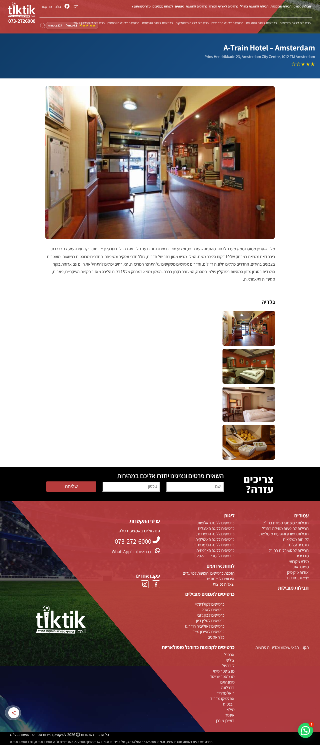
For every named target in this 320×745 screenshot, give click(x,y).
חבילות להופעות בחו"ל (254, 6)
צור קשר (46, 6)
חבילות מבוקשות (281, 6)
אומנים (179, 6)
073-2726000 (21, 20)
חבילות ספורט (302, 6)
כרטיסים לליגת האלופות (295, 23)
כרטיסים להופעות (196, 6)
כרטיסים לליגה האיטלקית (192, 23)
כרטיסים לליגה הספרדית (227, 23)
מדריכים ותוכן (142, 6)
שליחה (71, 486)
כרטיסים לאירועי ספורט (223, 6)
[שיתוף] (13, 712)
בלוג (58, 6)
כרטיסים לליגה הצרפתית (123, 23)
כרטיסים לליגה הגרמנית (157, 23)
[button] (305, 730)
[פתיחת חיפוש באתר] (43, 25)
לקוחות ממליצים (162, 6)
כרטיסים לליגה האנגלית (261, 23)
